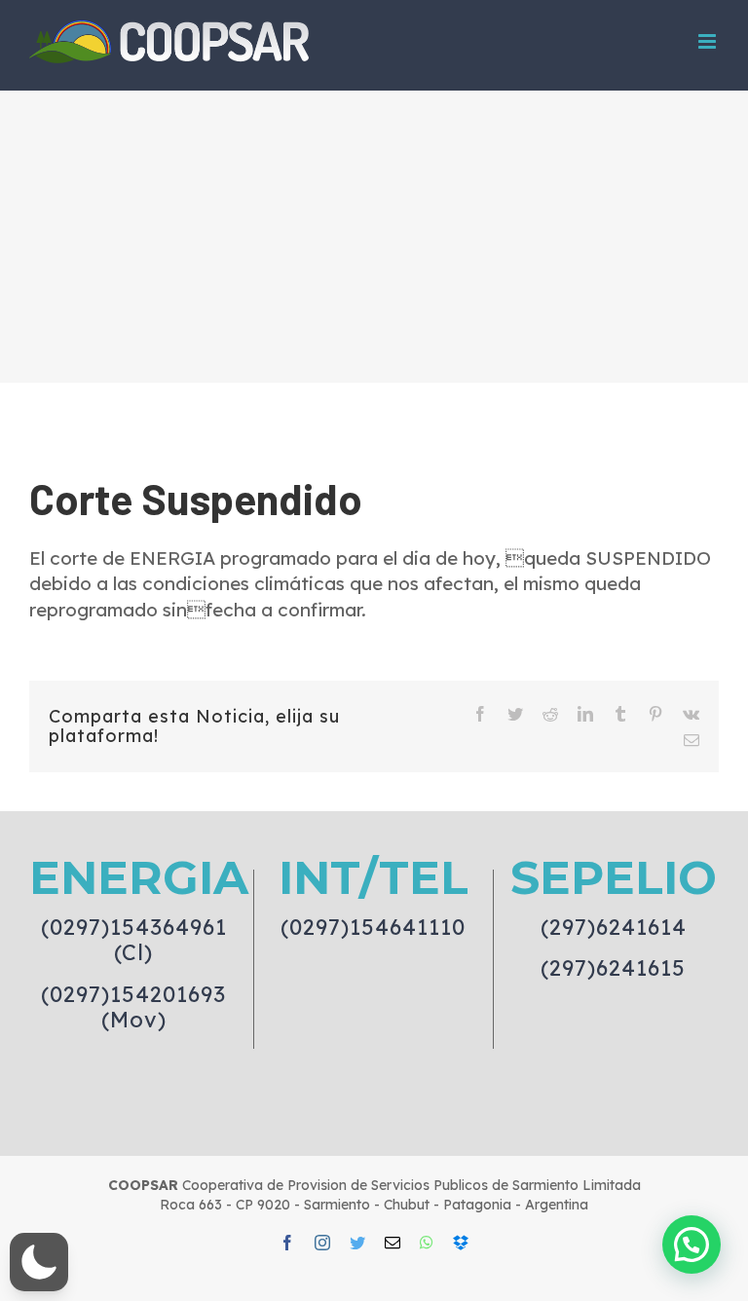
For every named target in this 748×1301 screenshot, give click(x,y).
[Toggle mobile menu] (708, 41)
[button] (39, 1262)
